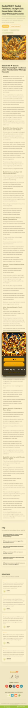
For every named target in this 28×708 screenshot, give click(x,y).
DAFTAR (14, 364)
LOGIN (14, 359)
